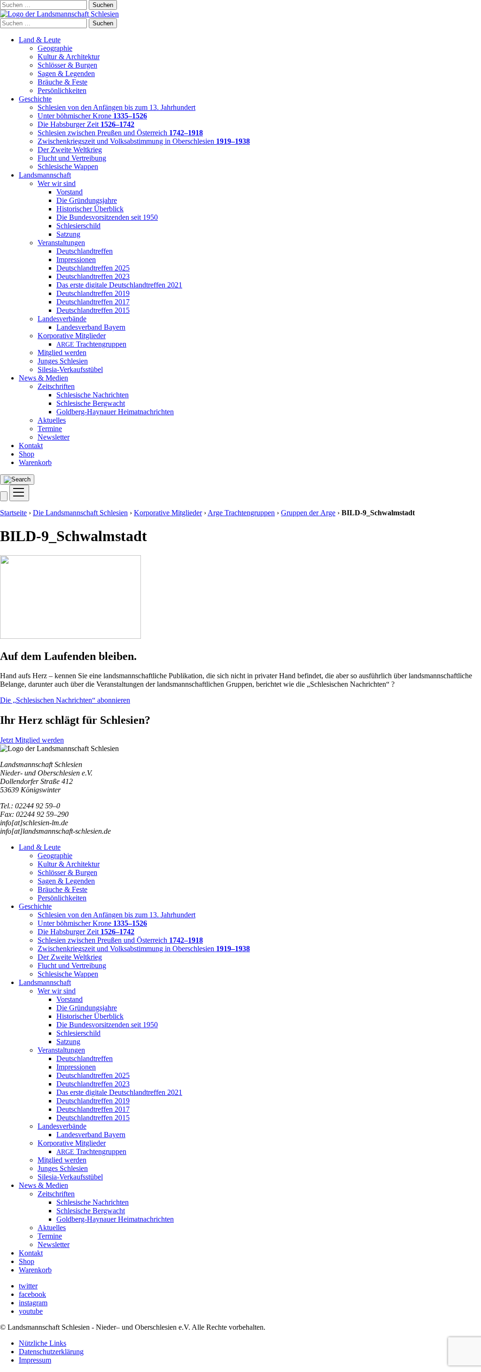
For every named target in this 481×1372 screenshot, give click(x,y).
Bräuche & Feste (62, 82)
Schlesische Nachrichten (92, 395)
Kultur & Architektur (69, 57)
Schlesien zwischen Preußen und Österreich (120, 133)
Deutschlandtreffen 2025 (93, 268)
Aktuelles (52, 420)
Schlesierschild (78, 226)
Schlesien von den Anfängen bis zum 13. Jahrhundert (116, 107)
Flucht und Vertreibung (72, 158)
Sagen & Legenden (66, 74)
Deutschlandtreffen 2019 (93, 293)
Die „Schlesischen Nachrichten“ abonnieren (65, 700)
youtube (31, 1311)
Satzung (68, 234)
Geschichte (35, 99)
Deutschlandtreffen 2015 (93, 310)
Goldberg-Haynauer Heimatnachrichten (115, 412)
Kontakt (31, 446)
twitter (28, 1286)
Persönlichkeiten (62, 90)
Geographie (55, 48)
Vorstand (69, 192)
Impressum (35, 1360)
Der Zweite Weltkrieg (70, 150)
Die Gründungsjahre (86, 200)
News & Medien (43, 378)
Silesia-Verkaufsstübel (70, 369)
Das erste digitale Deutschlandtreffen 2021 (119, 285)
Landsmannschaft (45, 175)
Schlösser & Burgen (67, 65)
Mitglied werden (62, 353)
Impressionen (76, 260)
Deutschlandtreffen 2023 (93, 276)
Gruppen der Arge (308, 513)
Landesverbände (62, 319)
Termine (50, 429)
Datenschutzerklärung (51, 1352)
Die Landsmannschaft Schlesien (80, 513)
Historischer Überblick (90, 209)
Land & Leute (40, 40)
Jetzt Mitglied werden (32, 740)
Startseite (13, 513)
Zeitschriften (56, 386)
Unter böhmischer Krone (92, 116)
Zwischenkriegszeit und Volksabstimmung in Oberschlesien (144, 141)
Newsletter (54, 437)
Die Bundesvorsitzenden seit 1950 (107, 217)
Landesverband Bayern (90, 327)
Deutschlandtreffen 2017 (93, 302)
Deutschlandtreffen (84, 251)
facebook (32, 1294)
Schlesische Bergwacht (90, 403)
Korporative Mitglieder (72, 336)
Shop (26, 454)
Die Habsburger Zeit (86, 124)
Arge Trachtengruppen (241, 513)
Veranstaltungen (61, 243)
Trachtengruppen (91, 344)
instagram (33, 1303)
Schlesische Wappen (68, 167)
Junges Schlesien (63, 361)
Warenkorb (35, 462)
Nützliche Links (42, 1343)
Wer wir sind (57, 183)
